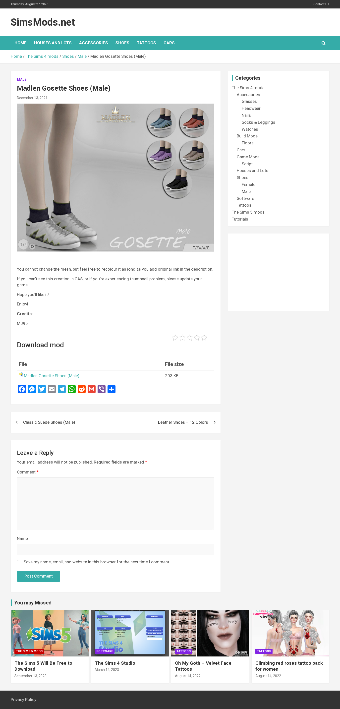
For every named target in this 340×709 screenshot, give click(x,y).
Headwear (251, 108)
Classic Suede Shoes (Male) (49, 422)
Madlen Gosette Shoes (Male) (51, 375)
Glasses (249, 101)
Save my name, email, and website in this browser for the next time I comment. (97, 561)
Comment (28, 472)
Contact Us (321, 4)
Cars (169, 42)
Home (20, 42)
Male (21, 79)
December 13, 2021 (32, 98)
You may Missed (33, 603)
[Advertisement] (279, 272)
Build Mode (247, 135)
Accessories (93, 42)
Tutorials (240, 219)
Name (22, 538)
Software (245, 198)
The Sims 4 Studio (115, 663)
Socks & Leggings (258, 122)
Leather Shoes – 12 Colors (183, 422)
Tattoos (146, 42)
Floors (248, 142)
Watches (250, 129)
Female (248, 184)
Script (247, 163)
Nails (246, 115)
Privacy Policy (23, 699)
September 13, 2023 (30, 676)
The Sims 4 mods (248, 87)
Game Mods (248, 156)
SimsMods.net (43, 22)
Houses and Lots (53, 42)
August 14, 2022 (188, 676)
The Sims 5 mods (248, 212)
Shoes (122, 42)
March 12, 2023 (107, 670)
